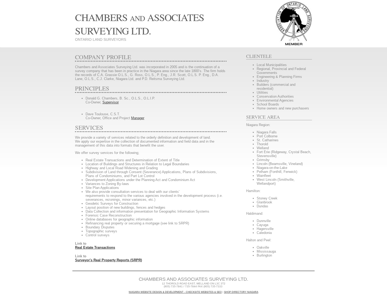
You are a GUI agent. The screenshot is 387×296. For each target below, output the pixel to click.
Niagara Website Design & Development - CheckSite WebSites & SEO (175, 292)
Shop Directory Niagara (241, 292)
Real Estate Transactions (95, 247)
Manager (137, 118)
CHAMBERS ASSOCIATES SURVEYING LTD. (139, 24)
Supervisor (110, 102)
